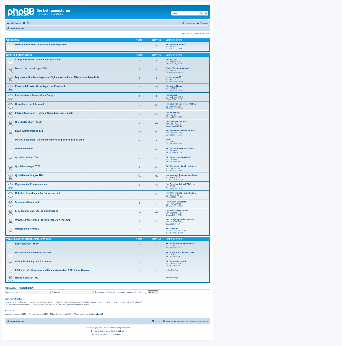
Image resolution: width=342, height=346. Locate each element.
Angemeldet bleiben (136, 292)
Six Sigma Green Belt (27, 202)
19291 (172, 88)
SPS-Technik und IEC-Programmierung (36, 211)
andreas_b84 (175, 97)
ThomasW (174, 204)
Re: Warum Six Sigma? (176, 202)
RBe (171, 115)
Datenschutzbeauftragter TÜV (31, 68)
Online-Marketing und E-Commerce (34, 261)
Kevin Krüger (175, 222)
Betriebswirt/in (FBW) (26, 243)
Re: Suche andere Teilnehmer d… (181, 243)
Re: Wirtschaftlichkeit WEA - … (180, 184)
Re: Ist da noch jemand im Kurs (180, 130)
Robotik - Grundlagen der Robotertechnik (38, 193)
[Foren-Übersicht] (21, 11)
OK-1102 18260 (176, 263)
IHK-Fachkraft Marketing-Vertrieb (33, 252)
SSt (171, 186)
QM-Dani (173, 168)
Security (173, 195)
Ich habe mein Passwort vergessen (110, 292)
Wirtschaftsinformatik (27, 228)
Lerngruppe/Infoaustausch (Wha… (182, 175)
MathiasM (174, 177)
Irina (171, 70)
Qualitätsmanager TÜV (27, 166)
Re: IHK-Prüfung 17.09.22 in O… (181, 252)
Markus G (174, 61)
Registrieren (26, 288)
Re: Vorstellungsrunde (176, 261)
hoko (172, 46)
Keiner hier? (171, 95)
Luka (172, 254)
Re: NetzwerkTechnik (176, 44)
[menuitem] (26, 23)
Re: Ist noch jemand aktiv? (178, 157)
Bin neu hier (171, 59)
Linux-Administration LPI (29, 130)
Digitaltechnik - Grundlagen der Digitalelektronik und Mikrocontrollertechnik (57, 77)
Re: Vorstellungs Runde (177, 211)
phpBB (98, 328)
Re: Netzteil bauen (174, 86)
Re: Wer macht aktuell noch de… (181, 166)
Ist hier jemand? (173, 77)
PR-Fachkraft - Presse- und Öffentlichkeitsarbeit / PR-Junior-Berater (52, 270)
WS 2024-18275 (176, 231)
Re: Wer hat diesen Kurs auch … (181, 148)
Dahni (172, 159)
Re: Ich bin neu (173, 113)
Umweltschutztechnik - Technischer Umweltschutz (42, 219)
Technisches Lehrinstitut (19, 55)
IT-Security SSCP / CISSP (29, 122)
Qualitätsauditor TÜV (26, 157)
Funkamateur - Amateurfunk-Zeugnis (35, 95)
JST (171, 142)
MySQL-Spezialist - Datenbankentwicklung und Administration (49, 139)
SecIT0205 (174, 124)
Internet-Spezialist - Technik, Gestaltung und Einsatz (44, 113)
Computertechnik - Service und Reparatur (38, 59)
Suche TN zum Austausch (178, 68)
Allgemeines (12, 40)
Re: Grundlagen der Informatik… (181, 104)
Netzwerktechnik (24, 148)
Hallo (168, 139)
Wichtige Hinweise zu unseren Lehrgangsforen (41, 44)
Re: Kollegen (172, 228)
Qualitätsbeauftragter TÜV (29, 175)
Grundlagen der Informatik (29, 104)
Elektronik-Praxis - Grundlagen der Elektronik (40, 86)
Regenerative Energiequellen (31, 184)
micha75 (173, 150)
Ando (172, 79)
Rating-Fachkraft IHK (26, 277)
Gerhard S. (174, 213)
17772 (172, 245)
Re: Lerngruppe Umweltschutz (180, 219)
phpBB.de (120, 331)
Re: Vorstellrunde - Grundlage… (181, 193)
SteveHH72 (175, 133)
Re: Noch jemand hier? (176, 122)
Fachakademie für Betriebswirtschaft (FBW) (28, 239)
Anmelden (10, 288)
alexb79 (99, 314)
